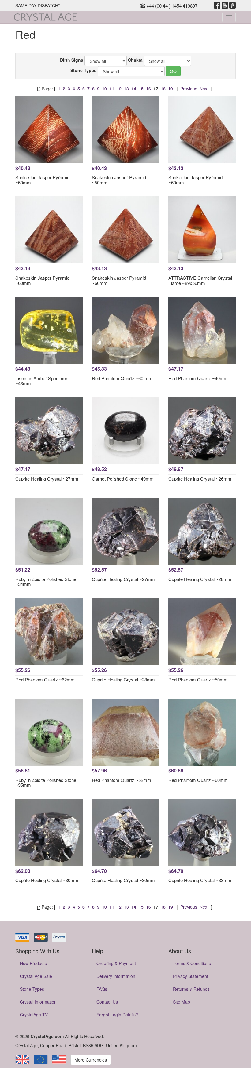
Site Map (181, 1002)
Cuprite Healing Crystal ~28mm (199, 579)
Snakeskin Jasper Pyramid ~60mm (195, 180)
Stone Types (83, 70)
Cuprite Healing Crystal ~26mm (199, 478)
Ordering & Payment (116, 963)
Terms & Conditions (192, 963)
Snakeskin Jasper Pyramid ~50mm (42, 180)
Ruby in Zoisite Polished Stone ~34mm (45, 581)
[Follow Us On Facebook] (217, 5)
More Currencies (90, 1060)
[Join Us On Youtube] (225, 5)
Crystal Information (38, 1002)
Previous (188, 88)
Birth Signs (71, 60)
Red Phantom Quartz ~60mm (121, 378)
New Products (33, 963)
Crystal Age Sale (36, 976)
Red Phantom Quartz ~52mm (121, 780)
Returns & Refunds (191, 989)
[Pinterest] (232, 5)
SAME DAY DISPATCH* (37, 5)
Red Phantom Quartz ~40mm (198, 378)
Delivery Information (115, 976)
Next (204, 88)
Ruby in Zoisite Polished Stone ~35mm (45, 782)
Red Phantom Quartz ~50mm (198, 679)
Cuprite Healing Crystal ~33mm (199, 880)
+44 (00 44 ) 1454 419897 (171, 5)
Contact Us (107, 1002)
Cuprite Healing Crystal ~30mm (46, 880)
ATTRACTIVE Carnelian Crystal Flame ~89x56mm (200, 280)
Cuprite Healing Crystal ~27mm (46, 478)
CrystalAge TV (34, 1015)
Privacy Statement (190, 976)
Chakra (135, 60)
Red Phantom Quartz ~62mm (45, 679)
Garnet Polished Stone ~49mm (123, 478)
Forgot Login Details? (117, 1015)
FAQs (101, 989)
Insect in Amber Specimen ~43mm (41, 381)
